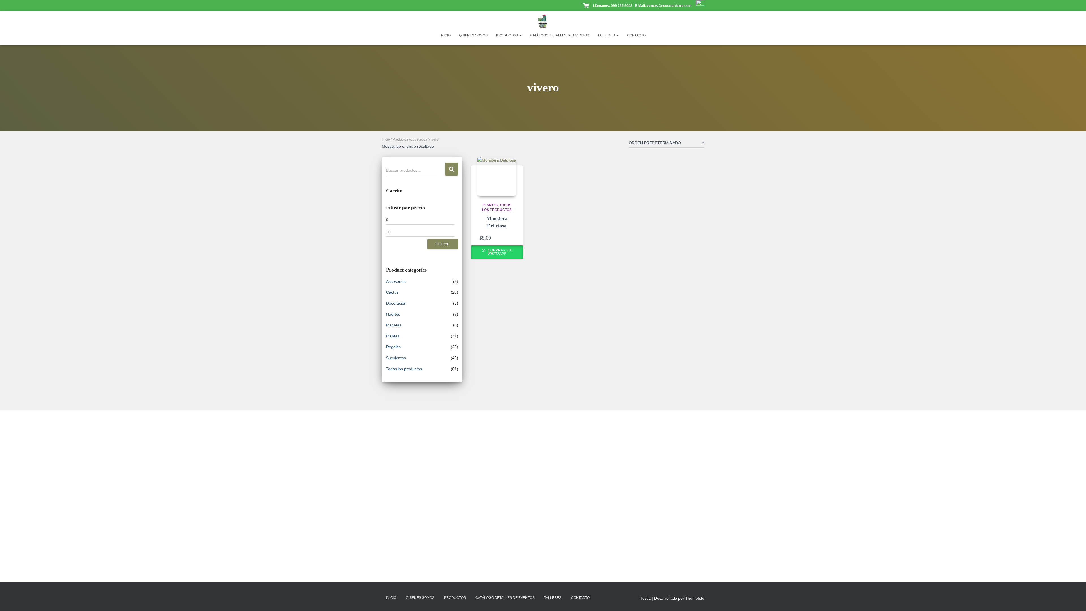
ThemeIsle (694, 598)
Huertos (393, 314)
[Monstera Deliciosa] (496, 176)
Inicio (445, 35)
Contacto (636, 35)
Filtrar (443, 244)
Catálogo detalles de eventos (559, 35)
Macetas (393, 325)
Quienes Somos (473, 35)
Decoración (396, 303)
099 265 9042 (621, 6)
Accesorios (396, 281)
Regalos (393, 347)
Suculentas (396, 358)
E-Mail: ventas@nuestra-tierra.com (663, 6)
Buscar (451, 169)
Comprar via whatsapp (499, 252)
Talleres (607, 35)
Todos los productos (404, 369)
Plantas (392, 336)
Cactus (392, 292)
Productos (507, 35)
